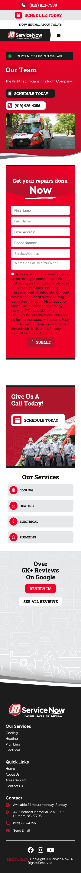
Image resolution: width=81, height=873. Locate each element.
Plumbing (28, 537)
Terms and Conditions (40, 333)
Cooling (26, 490)
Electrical (29, 521)
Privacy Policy (17, 859)
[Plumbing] (13, 537)
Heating (27, 506)
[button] (58, 35)
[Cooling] (13, 490)
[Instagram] (40, 850)
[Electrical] (13, 521)
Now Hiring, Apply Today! (40, 24)
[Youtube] (50, 850)
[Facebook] (31, 850)
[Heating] (13, 506)
